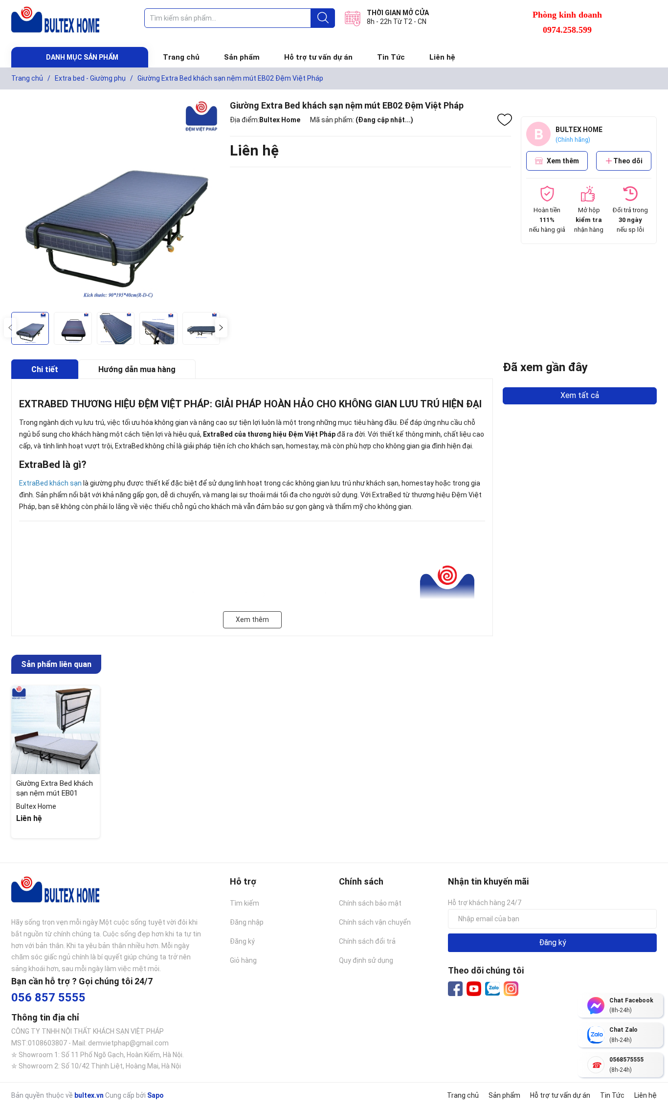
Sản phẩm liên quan (56, 664)
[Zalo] (492, 989)
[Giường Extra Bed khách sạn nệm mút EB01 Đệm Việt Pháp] (55, 730)
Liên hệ (442, 57)
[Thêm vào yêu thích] (504, 120)
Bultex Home (279, 120)
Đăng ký (242, 941)
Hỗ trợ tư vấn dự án (318, 57)
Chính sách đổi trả (367, 941)
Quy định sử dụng (366, 960)
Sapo (155, 1095)
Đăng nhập (247, 922)
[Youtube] (474, 988)
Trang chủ (181, 57)
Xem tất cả (579, 395)
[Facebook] (455, 988)
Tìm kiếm (244, 903)
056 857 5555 (48, 997)
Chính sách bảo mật (370, 903)
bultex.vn (89, 1095)
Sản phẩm (242, 57)
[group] (115, 203)
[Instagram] (511, 988)
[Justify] (323, 18)
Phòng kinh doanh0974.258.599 (567, 22)
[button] (221, 327)
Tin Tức (391, 57)
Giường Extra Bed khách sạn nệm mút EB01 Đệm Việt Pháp (54, 793)
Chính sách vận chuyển (375, 922)
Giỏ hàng (243, 960)
